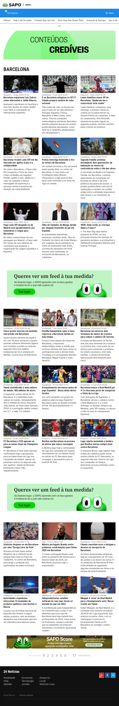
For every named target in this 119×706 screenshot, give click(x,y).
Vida (44, 542)
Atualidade (46, 95)
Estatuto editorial (26, 695)
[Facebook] (107, 675)
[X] (113, 675)
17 (74, 655)
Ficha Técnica (9, 695)
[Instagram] (101, 675)
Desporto (7, 95)
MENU (28, 5)
